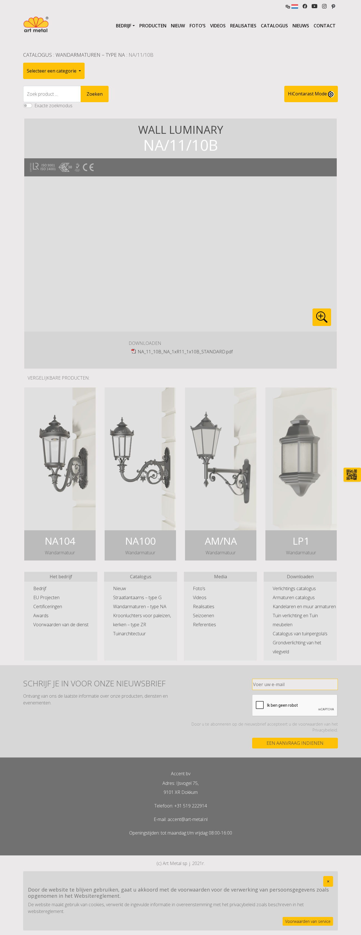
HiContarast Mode (308, 94)
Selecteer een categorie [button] (52, 71)
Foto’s (198, 26)
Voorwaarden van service (308, 921)
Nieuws (300, 26)
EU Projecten (46, 597)
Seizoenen (203, 615)
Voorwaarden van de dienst (61, 624)
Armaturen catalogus (294, 597)
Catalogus (274, 26)
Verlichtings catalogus (294, 588)
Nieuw (178, 26)
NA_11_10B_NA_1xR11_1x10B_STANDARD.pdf (185, 352)
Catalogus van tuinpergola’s (300, 633)
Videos (218, 26)
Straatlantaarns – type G (137, 597)
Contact (325, 26)
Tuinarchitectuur (129, 633)
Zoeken (94, 94)
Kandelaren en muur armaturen (304, 606)
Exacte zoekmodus (53, 105)
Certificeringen (47, 606)
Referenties (204, 624)
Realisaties (243, 26)
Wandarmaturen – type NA (90, 54)
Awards (41, 615)
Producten (152, 26)
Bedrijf (123, 26)
